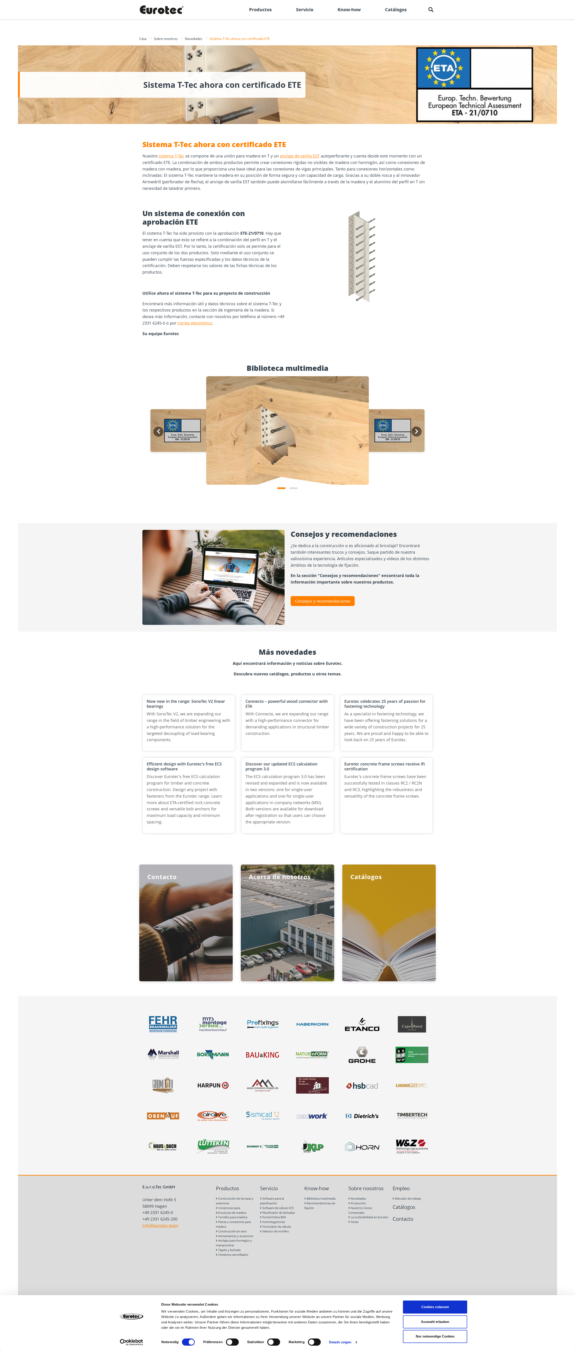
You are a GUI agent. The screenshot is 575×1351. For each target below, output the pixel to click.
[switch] (232, 1342)
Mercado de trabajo (407, 1198)
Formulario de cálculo (276, 1227)
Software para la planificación (272, 1200)
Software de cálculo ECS (278, 1208)
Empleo (401, 1188)
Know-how (316, 1188)
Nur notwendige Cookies (435, 1336)
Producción (358, 1203)
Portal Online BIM (274, 1217)
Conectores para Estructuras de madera (231, 1210)
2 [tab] (294, 488)
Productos (227, 1188)
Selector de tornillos (275, 1231)
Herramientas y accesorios (235, 1236)
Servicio (269, 1188)
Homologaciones (273, 1222)
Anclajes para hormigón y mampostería (234, 1242)
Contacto (403, 1219)
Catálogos (404, 1207)
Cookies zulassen (435, 1307)
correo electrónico (194, 323)
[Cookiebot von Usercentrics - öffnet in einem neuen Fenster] (131, 1342)
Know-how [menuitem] (349, 10)
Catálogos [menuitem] (396, 10)
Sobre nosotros (165, 38)
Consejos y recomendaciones (322, 601)
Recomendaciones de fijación (319, 1205)
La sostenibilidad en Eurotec (369, 1217)
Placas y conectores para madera (233, 1224)
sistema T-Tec (171, 156)
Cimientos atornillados (232, 1255)
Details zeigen (340, 1342)
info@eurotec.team (160, 1225)
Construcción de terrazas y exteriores (235, 1200)
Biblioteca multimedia (321, 1198)
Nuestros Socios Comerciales (360, 1210)
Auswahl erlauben (435, 1322)
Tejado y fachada (229, 1250)
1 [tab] (281, 488)
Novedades (193, 38)
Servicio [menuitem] (304, 10)
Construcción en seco (232, 1231)
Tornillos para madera (232, 1217)
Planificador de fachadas (278, 1213)
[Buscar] (431, 10)
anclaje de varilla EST (300, 156)
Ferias (354, 1222)
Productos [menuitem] (260, 10)
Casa (142, 38)
